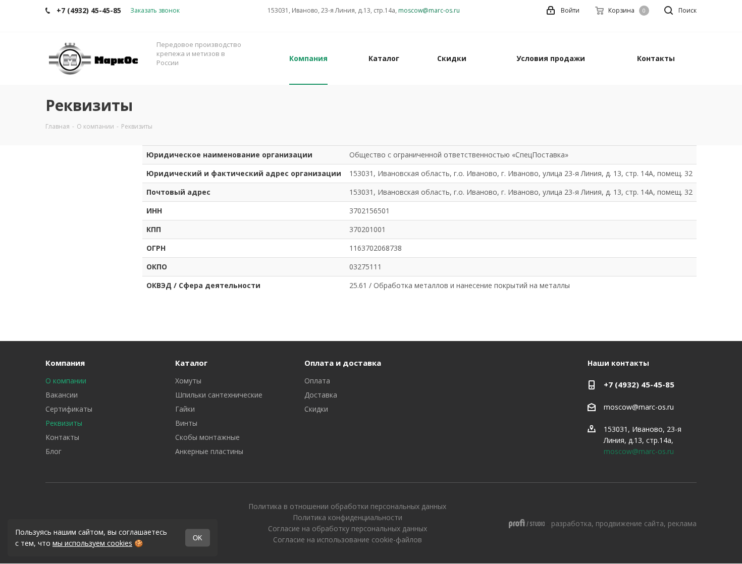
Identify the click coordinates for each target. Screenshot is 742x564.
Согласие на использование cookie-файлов (347, 539)
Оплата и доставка (342, 363)
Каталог (191, 363)
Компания (65, 363)
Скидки (316, 409)
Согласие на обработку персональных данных (347, 528)
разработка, (572, 523)
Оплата (317, 380)
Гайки (185, 409)
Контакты (62, 437)
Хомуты (188, 380)
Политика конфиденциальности (347, 517)
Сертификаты (68, 409)
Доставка (320, 395)
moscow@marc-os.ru (429, 10)
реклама (682, 523)
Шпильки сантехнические (218, 395)
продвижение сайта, (631, 523)
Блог (53, 451)
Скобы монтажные (207, 437)
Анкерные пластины (209, 451)
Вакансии (61, 395)
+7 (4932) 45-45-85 (639, 384)
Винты (186, 423)
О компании (65, 380)
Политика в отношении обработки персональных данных (347, 506)
